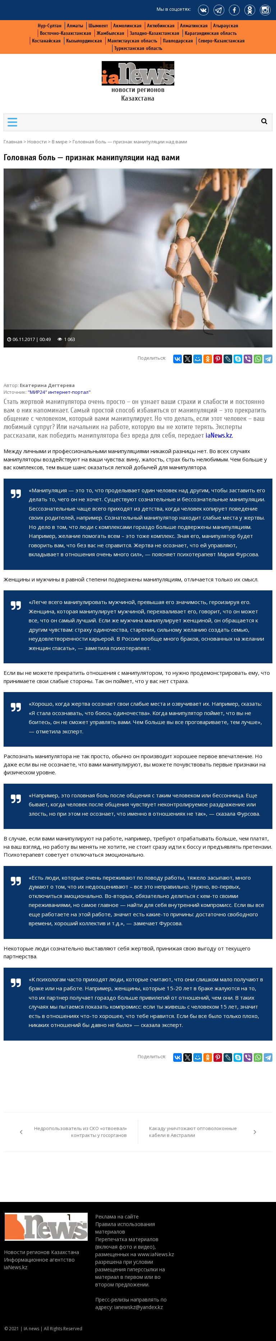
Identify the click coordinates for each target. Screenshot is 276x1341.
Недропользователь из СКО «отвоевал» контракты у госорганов (80, 1132)
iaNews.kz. (219, 435)
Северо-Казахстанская (221, 41)
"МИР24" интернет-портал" (59, 392)
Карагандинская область (211, 33)
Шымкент (98, 26)
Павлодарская (178, 41)
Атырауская (225, 26)
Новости (37, 141)
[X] (187, 359)
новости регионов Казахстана (138, 94)
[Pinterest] (217, 359)
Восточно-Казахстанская (65, 33)
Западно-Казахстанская (154, 33)
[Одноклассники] (207, 359)
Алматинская (194, 26)
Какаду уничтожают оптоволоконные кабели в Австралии (193, 1132)
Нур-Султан (49, 26)
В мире (60, 141)
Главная (13, 141)
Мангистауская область (132, 41)
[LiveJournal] (228, 359)
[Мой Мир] (197, 359)
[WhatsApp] (258, 359)
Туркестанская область (138, 48)
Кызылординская (84, 41)
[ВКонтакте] (177, 359)
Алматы (75, 26)
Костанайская (46, 41)
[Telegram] (268, 359)
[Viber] (248, 359)
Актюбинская (161, 26)
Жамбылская (110, 33)
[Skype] (238, 359)
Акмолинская (127, 26)
